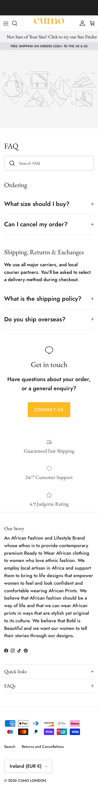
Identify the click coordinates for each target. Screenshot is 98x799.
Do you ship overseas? (35, 319)
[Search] (17, 23)
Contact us (49, 410)
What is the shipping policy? (43, 298)
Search (9, 746)
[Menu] (5, 23)
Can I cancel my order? (36, 224)
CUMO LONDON (32, 780)
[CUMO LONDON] (49, 23)
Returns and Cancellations (43, 746)
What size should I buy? (37, 203)
